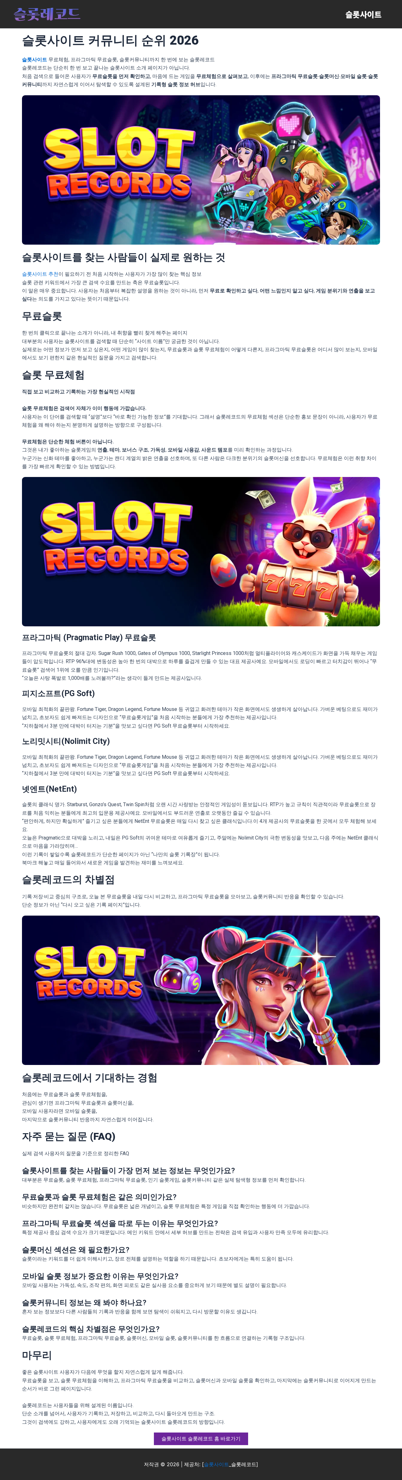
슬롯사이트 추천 (40, 274)
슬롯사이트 (363, 14)
